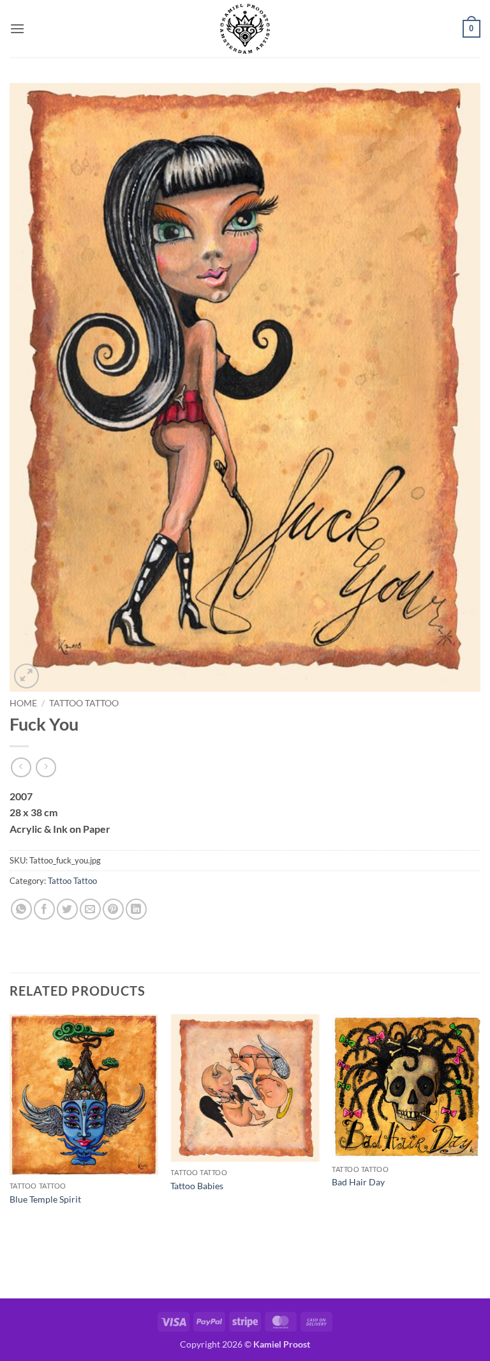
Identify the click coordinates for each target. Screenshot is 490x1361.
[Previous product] (46, 767)
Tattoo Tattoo (84, 703)
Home (23, 703)
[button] (17, 28)
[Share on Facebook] (44, 909)
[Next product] (21, 767)
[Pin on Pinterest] (113, 909)
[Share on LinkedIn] (136, 909)
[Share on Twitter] (67, 909)
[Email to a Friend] (90, 909)
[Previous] (10, 1155)
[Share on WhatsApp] (21, 909)
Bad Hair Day (358, 1181)
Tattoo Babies (196, 1185)
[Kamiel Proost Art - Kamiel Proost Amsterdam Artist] (245, 28)
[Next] (479, 1155)
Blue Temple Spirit (45, 1199)
